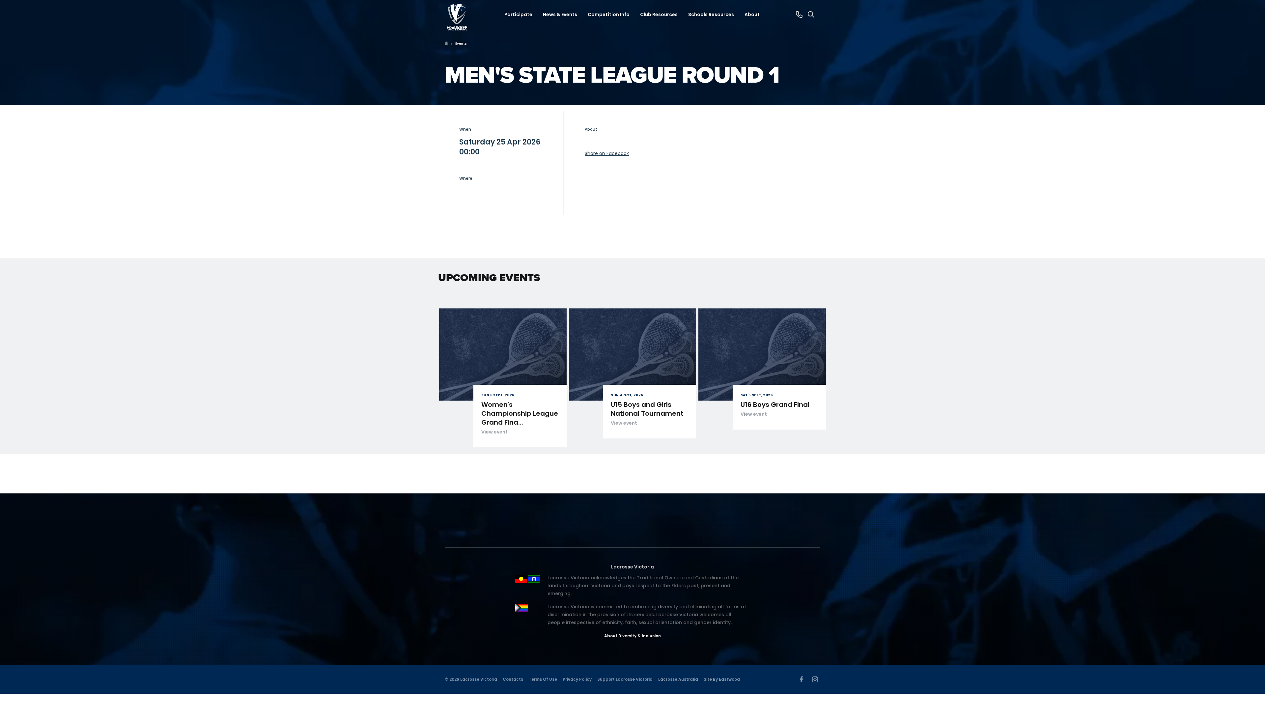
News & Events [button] (560, 14)
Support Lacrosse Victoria (625, 679)
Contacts (513, 679)
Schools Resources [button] (711, 14)
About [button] (752, 14)
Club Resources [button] (659, 14)
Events (460, 43)
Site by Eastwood (722, 679)
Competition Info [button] (609, 14)
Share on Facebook (607, 153)
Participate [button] (518, 14)
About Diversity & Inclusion (632, 636)
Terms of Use (543, 679)
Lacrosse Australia (678, 679)
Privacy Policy (577, 679)
